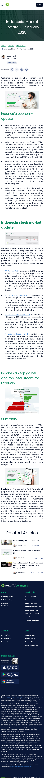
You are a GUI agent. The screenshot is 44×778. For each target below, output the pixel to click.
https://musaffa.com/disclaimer (20, 767)
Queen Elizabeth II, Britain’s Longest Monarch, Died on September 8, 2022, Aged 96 (28, 565)
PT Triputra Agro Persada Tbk (18, 295)
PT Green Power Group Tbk (17, 314)
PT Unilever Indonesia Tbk (17, 334)
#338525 (7, 697)
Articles (11, 46)
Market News (20, 46)
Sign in (39, 5)
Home (3, 46)
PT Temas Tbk (11, 271)
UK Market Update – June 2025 (26, 541)
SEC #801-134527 (17, 697)
